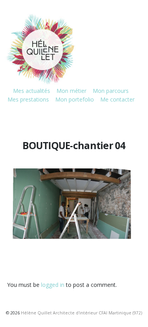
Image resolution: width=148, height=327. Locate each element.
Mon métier (71, 90)
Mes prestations (28, 99)
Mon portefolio (74, 99)
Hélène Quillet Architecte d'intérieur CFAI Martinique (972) (81, 313)
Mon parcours (111, 90)
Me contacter (117, 99)
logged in (52, 284)
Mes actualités (31, 90)
